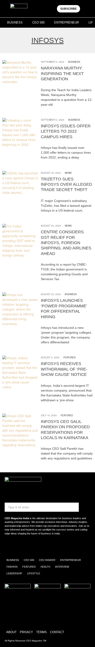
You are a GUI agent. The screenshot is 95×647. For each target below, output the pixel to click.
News (68, 172)
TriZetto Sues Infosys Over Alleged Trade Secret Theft (66, 184)
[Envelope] (24, 545)
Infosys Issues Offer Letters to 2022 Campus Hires (66, 131)
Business (74, 61)
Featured (69, 357)
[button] (86, 8)
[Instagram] (10, 545)
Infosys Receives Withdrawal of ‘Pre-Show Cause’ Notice (64, 369)
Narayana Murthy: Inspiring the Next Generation (62, 73)
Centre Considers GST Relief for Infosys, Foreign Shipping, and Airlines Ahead (66, 243)
